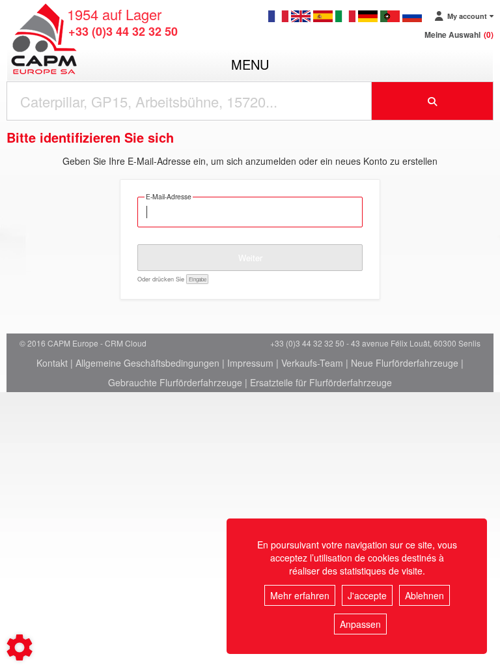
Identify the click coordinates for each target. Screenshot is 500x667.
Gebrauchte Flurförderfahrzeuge (175, 382)
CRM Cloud (125, 342)
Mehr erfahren (299, 595)
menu (250, 64)
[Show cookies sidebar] (20, 647)
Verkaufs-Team (312, 362)
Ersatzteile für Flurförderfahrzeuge (321, 382)
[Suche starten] (432, 101)
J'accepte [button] (367, 595)
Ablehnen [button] (424, 595)
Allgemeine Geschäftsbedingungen (147, 362)
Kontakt (52, 362)
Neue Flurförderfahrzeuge (404, 362)
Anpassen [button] (360, 624)
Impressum (250, 362)
